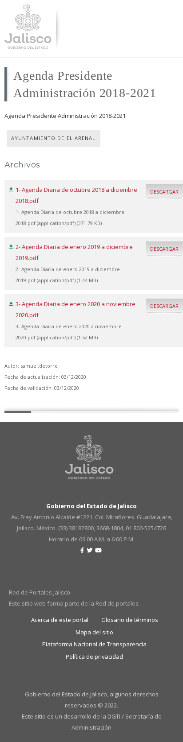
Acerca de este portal (59, 620)
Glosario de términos (129, 620)
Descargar (164, 191)
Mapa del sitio (94, 632)
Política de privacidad (94, 656)
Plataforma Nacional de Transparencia (94, 644)
